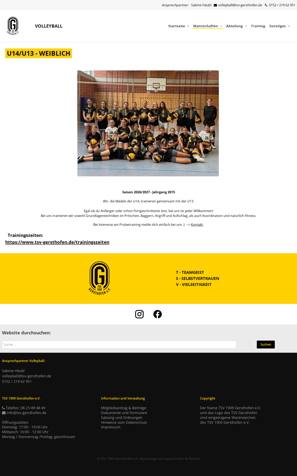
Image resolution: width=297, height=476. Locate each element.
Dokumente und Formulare (124, 412)
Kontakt (197, 224)
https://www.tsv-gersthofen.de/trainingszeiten (57, 242)
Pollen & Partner (187, 458)
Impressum (110, 427)
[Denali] (13, 25)
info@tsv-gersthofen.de (26, 412)
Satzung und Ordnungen (121, 417)
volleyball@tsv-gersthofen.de (239, 5)
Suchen (265, 344)
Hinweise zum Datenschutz (124, 422)
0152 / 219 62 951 (281, 5)
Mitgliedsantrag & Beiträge (123, 407)
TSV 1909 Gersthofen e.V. (119, 458)
